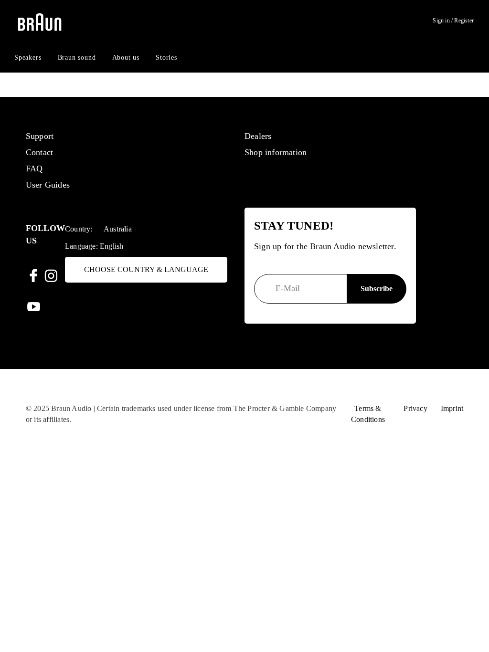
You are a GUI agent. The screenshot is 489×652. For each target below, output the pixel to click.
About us (125, 57)
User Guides (48, 184)
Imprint (452, 408)
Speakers (27, 57)
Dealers (257, 136)
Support (39, 136)
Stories (166, 57)
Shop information (275, 152)
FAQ (34, 168)
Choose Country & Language (146, 269)
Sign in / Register (453, 20)
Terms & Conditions (368, 413)
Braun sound (77, 57)
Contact (39, 152)
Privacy (415, 408)
